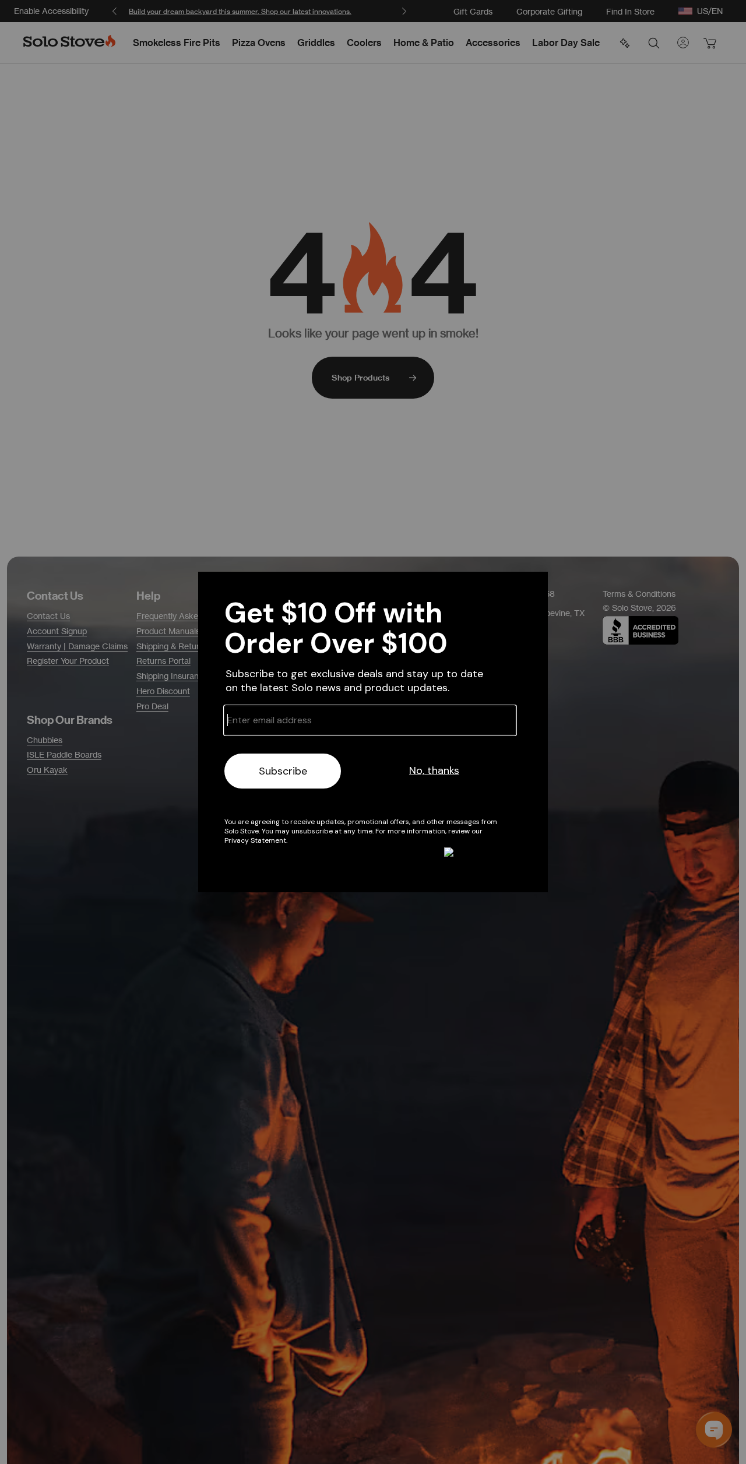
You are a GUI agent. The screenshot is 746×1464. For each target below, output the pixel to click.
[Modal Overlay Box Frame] (373, 732)
